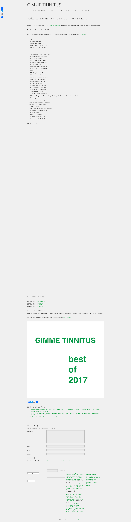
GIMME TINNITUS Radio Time (52, 25)
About (29, 11)
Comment (30, 431)
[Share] (1, 16)
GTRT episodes (67, 317)
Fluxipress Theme (80, 519)
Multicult (56, 417)
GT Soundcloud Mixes (58, 11)
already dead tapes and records (94, 473)
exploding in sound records (93, 477)
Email (29, 450)
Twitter (40, 304)
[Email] (1, 14)
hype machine (89, 480)
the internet (41, 301)
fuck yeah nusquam (91, 479)
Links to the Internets (73, 11)
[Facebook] (1, 8)
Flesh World (46, 417)
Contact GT (36, 11)
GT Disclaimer (45, 11)
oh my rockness (90, 483)
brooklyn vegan (90, 476)
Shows (90, 11)
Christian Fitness (31, 417)
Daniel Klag (82, 34)
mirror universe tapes (91, 482)
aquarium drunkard (91, 474)
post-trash (88, 485)
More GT (84, 11)
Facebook (40, 303)
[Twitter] (1, 11)
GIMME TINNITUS (44, 5)
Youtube (40, 306)
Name (29, 446)
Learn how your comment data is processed (58, 461)
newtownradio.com (54, 30)
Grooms (51, 417)
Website (29, 454)
